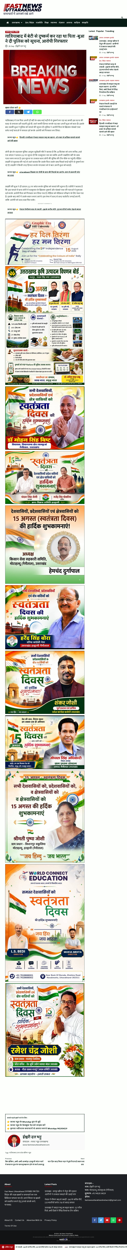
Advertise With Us (34, 1220)
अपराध (69, 22)
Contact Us (19, 1220)
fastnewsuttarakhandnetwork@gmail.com (103, 1200)
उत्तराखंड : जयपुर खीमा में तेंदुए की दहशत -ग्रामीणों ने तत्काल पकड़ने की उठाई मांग (109, 45)
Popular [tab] (100, 31)
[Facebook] (9, 112)
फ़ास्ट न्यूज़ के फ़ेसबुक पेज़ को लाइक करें (27, 1125)
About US (9, 1220)
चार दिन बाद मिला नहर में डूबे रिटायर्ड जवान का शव (66, 1161)
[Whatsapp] (37, 112)
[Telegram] (28, 112)
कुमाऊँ (112, 38)
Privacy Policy (51, 1220)
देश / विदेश (29, 22)
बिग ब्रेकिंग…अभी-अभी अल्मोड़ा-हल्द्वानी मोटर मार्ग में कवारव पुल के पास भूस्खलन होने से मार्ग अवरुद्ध (24, 1161)
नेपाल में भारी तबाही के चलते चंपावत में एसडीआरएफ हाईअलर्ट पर (108, 108)
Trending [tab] (109, 31)
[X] (19, 112)
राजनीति (39, 22)
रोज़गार (62, 22)
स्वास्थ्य (54, 22)
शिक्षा (47, 22)
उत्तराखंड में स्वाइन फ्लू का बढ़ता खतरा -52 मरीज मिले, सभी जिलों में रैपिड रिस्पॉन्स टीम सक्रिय (109, 88)
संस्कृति (85, 22)
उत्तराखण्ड (16, 22)
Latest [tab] (92, 31)
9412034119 (62, 1128)
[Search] (122, 17)
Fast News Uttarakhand (66, 1233)
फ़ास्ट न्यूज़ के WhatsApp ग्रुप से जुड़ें (25, 1122)
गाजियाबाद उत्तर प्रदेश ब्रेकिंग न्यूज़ (20, 1152)
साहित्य (77, 22)
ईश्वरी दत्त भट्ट (20, 46)
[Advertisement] (44, 1095)
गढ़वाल (117, 57)
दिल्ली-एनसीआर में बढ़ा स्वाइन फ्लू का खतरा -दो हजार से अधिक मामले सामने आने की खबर (109, 128)
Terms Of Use (10, 1226)
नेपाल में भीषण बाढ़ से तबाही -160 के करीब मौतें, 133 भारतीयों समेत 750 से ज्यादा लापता (109, 68)
